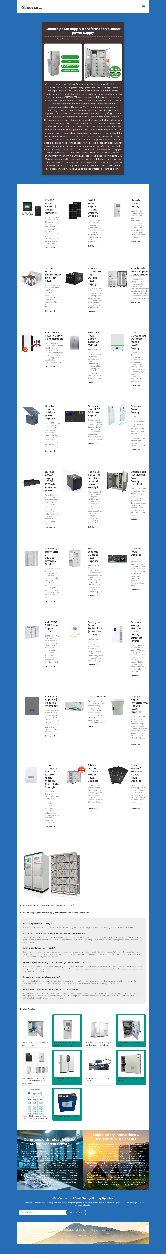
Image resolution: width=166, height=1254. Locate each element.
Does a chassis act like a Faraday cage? (41, 977)
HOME (57, 39)
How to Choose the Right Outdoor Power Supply (95, 276)
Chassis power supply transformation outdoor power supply (86, 39)
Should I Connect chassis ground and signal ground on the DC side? (54, 962)
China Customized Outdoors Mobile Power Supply (138, 340)
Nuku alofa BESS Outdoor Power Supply (98, 1079)
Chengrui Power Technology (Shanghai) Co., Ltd (95, 628)
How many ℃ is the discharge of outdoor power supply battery (99, 1043)
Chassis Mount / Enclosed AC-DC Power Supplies (136, 773)
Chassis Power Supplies (136, 552)
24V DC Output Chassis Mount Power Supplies (93, 773)
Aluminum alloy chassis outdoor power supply (35, 1043)
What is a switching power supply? (39, 948)
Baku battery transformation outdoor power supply (65, 1043)
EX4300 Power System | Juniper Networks (51, 207)
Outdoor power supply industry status (66, 1117)
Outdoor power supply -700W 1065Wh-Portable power (50, 481)
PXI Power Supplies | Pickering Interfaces (51, 701)
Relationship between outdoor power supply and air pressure (34, 1117)
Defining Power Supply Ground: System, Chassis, (93, 208)
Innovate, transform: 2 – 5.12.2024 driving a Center (51, 556)
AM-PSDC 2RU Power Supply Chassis (51, 626)
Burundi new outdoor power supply (129, 1043)
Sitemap (108, 1230)
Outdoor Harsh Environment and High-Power (53, 275)
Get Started (50, 247)
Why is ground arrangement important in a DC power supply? (51, 989)
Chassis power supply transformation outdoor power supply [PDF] (47, 905)
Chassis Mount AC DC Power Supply (94, 410)
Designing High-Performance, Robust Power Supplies (139, 704)
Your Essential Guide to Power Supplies (93, 555)
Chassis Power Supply (136, 409)
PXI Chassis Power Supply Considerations (140, 271)
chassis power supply (135, 203)
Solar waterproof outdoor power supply (131, 1079)
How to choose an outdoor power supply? (51, 412)
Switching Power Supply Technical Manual (94, 339)
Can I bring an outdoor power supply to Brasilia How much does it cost (34, 1080)
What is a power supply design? (37, 923)
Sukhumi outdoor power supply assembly (66, 1079)
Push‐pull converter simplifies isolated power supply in (94, 479)
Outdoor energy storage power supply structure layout (137, 631)
